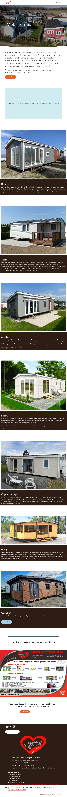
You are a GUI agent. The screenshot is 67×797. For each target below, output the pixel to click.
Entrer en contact (12, 732)
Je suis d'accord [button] (56, 794)
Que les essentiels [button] (44, 794)
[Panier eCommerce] (56, 2)
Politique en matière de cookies (17, 789)
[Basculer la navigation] (60, 2)
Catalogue (25, 711)
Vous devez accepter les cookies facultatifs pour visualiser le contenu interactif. (33, 103)
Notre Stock (11, 77)
